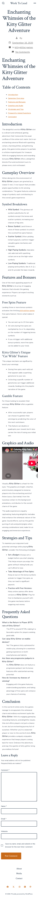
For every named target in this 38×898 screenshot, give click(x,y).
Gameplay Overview (16, 98)
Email (3, 819)
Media (19, 873)
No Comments (22, 51)
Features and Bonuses (17, 102)
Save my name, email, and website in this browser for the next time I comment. (20, 845)
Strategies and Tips (16, 109)
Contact (19, 878)
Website (4, 831)
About (19, 868)
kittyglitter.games (24, 47)
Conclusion (12, 117)
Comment (5, 770)
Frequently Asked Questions (19, 113)
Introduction (13, 94)
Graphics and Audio (15, 105)
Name (4, 806)
